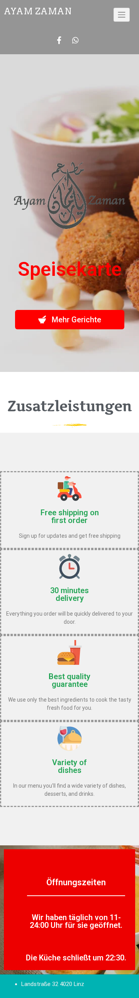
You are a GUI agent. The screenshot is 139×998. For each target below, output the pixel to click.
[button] (69, 319)
